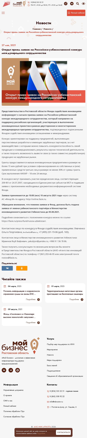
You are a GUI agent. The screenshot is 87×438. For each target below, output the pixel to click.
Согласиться (63, 432)
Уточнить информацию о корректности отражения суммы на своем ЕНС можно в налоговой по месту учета (21, 292)
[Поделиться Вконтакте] (7, 268)
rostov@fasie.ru (9, 257)
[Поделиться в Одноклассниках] (21, 268)
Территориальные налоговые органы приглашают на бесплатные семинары (65, 292)
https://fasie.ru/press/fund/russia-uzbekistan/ (24, 221)
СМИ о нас (7, 400)
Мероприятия (52, 349)
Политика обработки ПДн (13, 411)
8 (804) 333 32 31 (56, 391)
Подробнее (31, 299)
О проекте (7, 395)
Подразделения (53, 371)
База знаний (52, 365)
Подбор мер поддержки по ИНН (60, 344)
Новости (48, 29)
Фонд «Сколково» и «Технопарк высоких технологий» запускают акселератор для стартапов (18, 316)
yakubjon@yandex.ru (38, 241)
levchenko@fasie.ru (30, 232)
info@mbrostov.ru (56, 401)
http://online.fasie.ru (36, 199)
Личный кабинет (9, 406)
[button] (76, 13)
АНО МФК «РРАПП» (42, 426)
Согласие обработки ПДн (13, 416)
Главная (37, 29)
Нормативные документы (13, 390)
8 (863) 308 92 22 (56, 396)
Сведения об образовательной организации (65, 376)
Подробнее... (41, 433)
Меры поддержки (54, 360)
